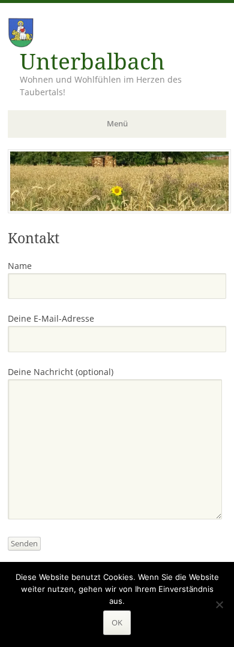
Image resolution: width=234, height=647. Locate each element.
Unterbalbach (92, 62)
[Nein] (219, 604)
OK (117, 622)
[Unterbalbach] (119, 209)
